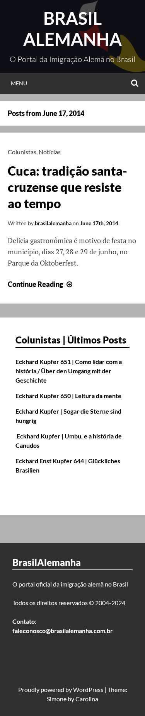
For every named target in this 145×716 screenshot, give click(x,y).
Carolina (86, 698)
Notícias (50, 151)
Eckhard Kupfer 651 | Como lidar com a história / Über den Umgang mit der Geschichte (68, 371)
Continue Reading (41, 284)
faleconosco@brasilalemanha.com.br (62, 630)
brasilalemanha (53, 223)
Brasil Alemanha (72, 29)
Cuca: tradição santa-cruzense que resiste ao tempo (67, 186)
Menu (19, 83)
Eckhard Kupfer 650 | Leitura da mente (68, 395)
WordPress (88, 689)
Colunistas (22, 151)
